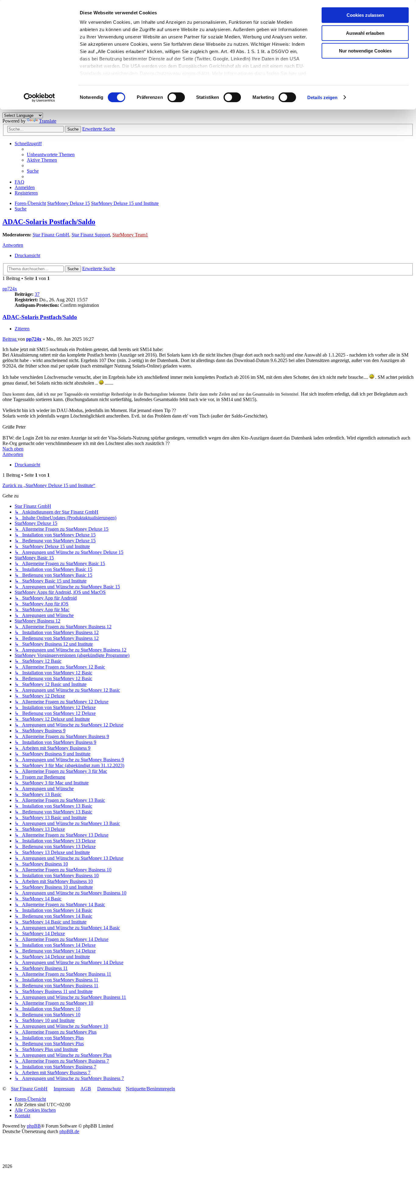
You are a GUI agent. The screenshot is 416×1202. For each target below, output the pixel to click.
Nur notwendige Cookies (365, 50)
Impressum (64, 1088)
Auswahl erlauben (365, 33)
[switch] (176, 97)
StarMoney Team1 (130, 234)
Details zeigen (322, 97)
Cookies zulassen (365, 15)
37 (37, 294)
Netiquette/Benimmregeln (150, 1088)
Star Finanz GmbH (51, 234)
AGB (85, 1088)
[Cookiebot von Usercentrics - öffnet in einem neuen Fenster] (39, 97)
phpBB (34, 1125)
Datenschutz (109, 1088)
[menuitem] (51, 154)
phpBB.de (69, 1131)
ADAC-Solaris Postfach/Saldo (48, 222)
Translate (47, 121)
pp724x (9, 288)
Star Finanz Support (91, 234)
